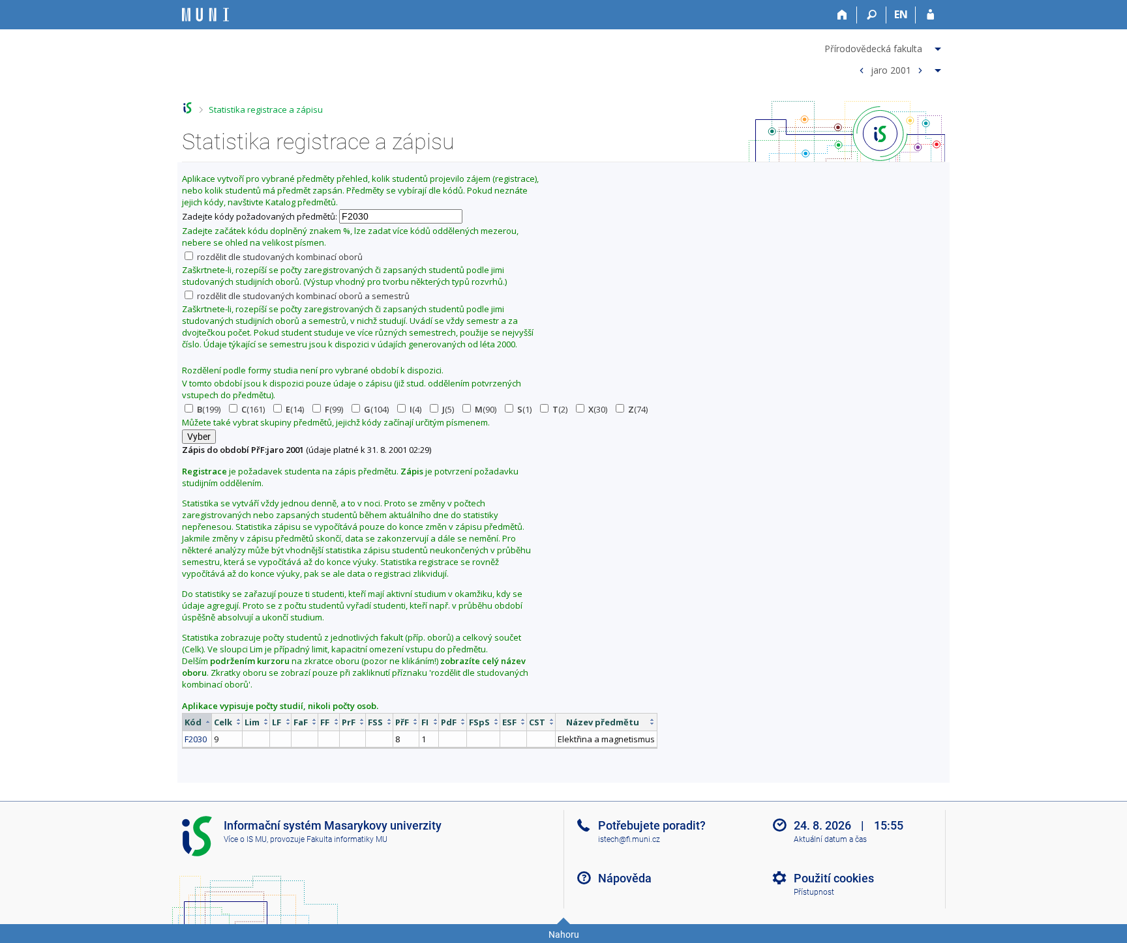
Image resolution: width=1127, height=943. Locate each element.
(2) (559, 409)
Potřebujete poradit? (652, 825)
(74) (638, 409)
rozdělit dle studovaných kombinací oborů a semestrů (302, 296)
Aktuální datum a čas (830, 839)
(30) (597, 409)
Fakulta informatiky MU (347, 839)
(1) (524, 409)
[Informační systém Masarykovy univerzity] (205, 14)
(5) (448, 409)
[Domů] (842, 15)
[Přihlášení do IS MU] (930, 15)
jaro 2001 (891, 69)
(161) (253, 409)
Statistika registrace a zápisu (266, 109)
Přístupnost (814, 892)
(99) (334, 409)
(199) (208, 409)
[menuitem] (884, 46)
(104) (376, 409)
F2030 (196, 739)
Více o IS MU (245, 839)
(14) (295, 409)
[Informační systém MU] (187, 107)
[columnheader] (197, 722)
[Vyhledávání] (871, 15)
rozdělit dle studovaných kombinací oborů (279, 257)
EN (901, 14)
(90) (485, 409)
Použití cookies (834, 878)
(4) (415, 409)
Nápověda (625, 878)
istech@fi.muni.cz (629, 839)
